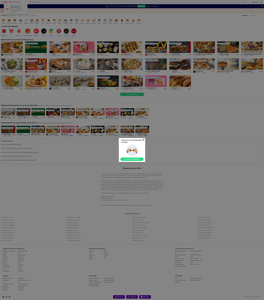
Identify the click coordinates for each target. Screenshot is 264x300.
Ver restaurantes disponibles (132, 159)
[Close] (143, 140)
